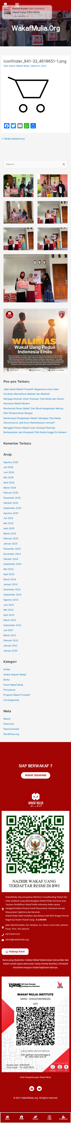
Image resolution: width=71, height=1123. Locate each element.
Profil (21, 1119)
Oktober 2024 (10, 559)
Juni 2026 (8, 472)
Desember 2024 (12, 548)
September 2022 (12, 625)
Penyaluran (9, 689)
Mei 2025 (8, 523)
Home (7, 1119)
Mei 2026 (8, 477)
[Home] (7, 1116)
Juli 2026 (8, 467)
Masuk (6, 718)
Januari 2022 (10, 645)
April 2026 (8, 482)
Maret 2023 (9, 620)
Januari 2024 (10, 584)
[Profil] (21, 1116)
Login (49, 1119)
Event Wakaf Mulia (13, 684)
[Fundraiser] (63, 1116)
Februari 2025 (10, 538)
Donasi (35, 1119)
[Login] (49, 1116)
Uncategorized (11, 700)
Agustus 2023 (10, 599)
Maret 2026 (9, 487)
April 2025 (8, 528)
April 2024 (8, 574)
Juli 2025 (8, 518)
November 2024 (12, 554)
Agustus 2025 (10, 513)
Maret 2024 (9, 579)
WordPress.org (11, 734)
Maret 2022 (9, 635)
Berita (6, 679)
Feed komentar (11, 729)
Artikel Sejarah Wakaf (14, 674)
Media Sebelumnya (13, 138)
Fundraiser (63, 1119)
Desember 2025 (11, 497)
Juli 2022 (8, 630)
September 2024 (12, 564)
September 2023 (12, 594)
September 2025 (12, 508)
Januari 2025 (10, 543)
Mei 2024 (8, 569)
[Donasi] (35, 1116)
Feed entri (8, 724)
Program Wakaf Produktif (16, 695)
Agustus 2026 (10, 462)
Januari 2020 (10, 650)
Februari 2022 (10, 640)
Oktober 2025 (10, 503)
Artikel (6, 669)
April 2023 (8, 615)
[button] (17, 5)
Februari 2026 (10, 492)
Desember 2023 (12, 589)
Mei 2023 (8, 609)
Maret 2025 (9, 533)
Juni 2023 (8, 605)
